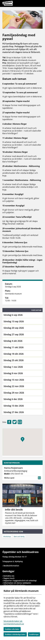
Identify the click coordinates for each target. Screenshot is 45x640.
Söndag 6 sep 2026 (13, 314)
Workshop (7, 536)
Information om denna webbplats (17, 583)
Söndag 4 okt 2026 (13, 340)
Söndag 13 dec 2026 (14, 405)
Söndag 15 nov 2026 (14, 379)
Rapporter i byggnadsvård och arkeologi (20, 580)
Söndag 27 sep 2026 (14, 334)
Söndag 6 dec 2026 (13, 399)
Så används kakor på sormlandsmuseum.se (14, 622)
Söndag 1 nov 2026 (13, 366)
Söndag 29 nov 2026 (14, 392)
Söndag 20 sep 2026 (14, 327)
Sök (35, 3)
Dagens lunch (9, 578)
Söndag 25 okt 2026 (14, 360)
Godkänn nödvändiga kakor (15, 634)
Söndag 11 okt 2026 (14, 347)
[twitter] (14, 423)
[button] (22, 439)
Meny (41, 3)
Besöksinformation (11, 566)
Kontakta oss (8, 576)
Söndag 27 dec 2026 (14, 412)
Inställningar (34, 634)
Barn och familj (19, 536)
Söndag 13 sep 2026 (14, 321)
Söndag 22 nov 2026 (14, 386)
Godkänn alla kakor (12, 629)
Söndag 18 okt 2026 (14, 353)
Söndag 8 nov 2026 (13, 373)
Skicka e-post (9, 478)
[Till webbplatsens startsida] (7, 3)
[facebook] (9, 423)
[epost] (20, 423)
